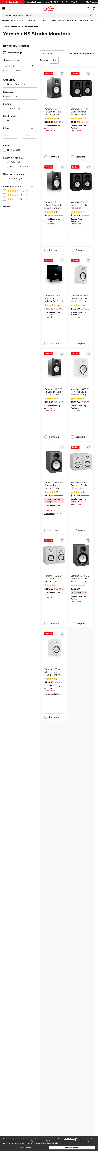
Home (6, 27)
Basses (61, 20)
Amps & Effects (18, 20)
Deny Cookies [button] (25, 1147)
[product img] (54, 88)
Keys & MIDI (33, 20)
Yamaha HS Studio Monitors (24, 27)
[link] (54, 112)
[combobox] (52, 53)
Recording (72, 20)
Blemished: (49, 514)
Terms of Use (40, 1143)
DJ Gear (52, 20)
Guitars (5, 20)
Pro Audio (10, 96)
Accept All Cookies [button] (72, 1147)
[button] (31, 52)
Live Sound (84, 20)
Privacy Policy (70, 1139)
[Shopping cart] (94, 8)
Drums (43, 20)
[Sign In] (88, 8)
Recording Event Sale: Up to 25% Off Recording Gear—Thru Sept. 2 (54, 2)
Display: (44, 60)
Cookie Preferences (55, 1143)
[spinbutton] (10, 135)
